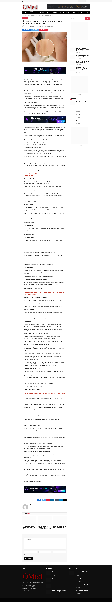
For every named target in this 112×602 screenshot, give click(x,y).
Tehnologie (80, 12)
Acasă (26, 12)
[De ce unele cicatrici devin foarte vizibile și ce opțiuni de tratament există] (44, 46)
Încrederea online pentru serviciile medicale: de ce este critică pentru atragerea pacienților (82, 69)
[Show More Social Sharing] (49, 30)
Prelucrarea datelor (68, 599)
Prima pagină (24, 15)
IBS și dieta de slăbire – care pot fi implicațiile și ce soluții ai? (60, 527)
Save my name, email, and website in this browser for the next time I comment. (41, 554)
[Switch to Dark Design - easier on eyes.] (86, 12)
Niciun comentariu (49, 26)
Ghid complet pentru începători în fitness (82, 121)
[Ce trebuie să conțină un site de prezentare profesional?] (72, 63)
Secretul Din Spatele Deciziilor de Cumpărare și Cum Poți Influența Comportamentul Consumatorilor (44, 527)
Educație (48, 12)
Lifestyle (55, 12)
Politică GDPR (75, 599)
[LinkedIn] (18, 75)
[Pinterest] (18, 78)
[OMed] (30, 6)
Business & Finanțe (31, 12)
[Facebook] (18, 69)
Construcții (42, 12)
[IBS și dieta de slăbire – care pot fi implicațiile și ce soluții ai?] (60, 520)
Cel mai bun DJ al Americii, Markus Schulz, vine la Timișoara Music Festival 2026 (48, 1)
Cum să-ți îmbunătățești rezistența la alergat (81, 109)
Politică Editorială (82, 599)
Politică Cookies (53, 599)
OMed (27, 26)
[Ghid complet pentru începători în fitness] (72, 122)
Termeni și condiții (60, 599)
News (28, 15)
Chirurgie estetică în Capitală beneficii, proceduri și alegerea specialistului (28, 527)
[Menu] (87, 12)
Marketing (61, 12)
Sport (73, 12)
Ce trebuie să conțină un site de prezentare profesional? (82, 62)
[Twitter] (18, 72)
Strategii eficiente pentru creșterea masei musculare (81, 115)
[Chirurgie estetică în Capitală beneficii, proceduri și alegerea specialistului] (29, 520)
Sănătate (68, 12)
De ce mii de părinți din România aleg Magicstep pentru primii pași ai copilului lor (82, 103)
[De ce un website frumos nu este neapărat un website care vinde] (72, 57)
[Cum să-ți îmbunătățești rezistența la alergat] (72, 110)
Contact (88, 599)
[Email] (18, 80)
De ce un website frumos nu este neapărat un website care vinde (82, 56)
